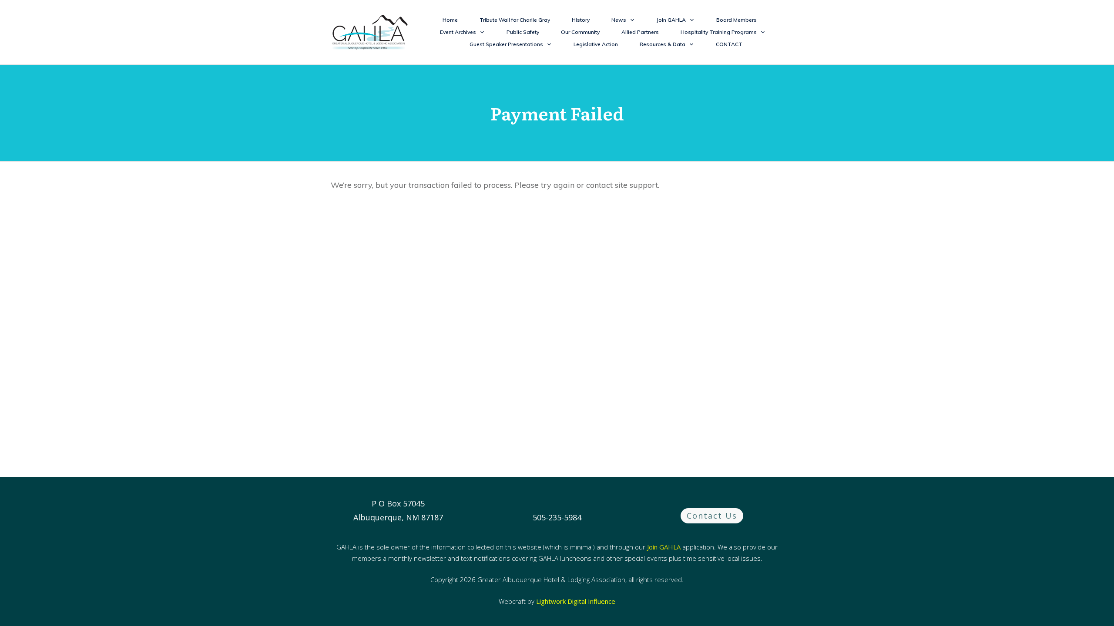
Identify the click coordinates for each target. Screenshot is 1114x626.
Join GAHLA (664, 547)
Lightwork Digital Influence (575, 601)
